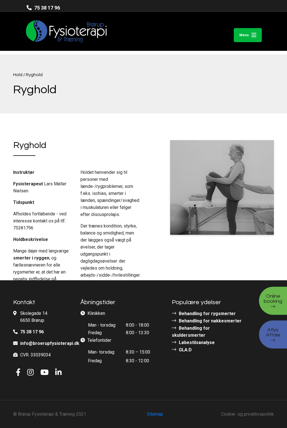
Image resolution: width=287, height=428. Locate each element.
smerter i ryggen (31, 258)
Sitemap (155, 414)
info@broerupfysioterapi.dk (49, 343)
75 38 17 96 (46, 8)
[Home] (55, 31)
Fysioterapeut (28, 183)
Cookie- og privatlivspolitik (247, 414)
